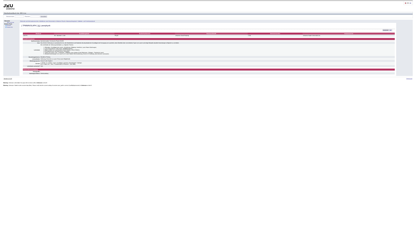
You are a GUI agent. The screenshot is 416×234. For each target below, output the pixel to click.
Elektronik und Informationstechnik (29, 21)
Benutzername (10, 16)
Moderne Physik (61, 21)
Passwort (27, 16)
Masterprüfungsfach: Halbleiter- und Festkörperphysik (80, 21)
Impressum (409, 78)
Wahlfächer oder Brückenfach (47, 21)
